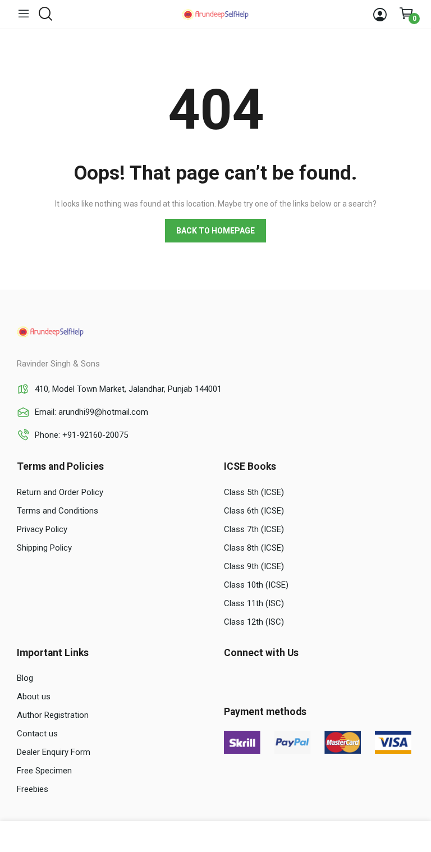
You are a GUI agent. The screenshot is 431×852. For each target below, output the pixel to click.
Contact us (37, 734)
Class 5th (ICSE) (254, 492)
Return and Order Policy (60, 492)
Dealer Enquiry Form (53, 752)
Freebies (32, 789)
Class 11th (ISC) (254, 603)
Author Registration (53, 715)
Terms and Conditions (57, 511)
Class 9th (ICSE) (254, 566)
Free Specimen (44, 771)
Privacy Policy (42, 529)
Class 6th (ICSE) (254, 511)
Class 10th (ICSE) (256, 585)
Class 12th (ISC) (254, 622)
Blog (25, 678)
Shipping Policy (44, 548)
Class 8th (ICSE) (254, 548)
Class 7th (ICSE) (254, 529)
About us (34, 696)
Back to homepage (215, 230)
